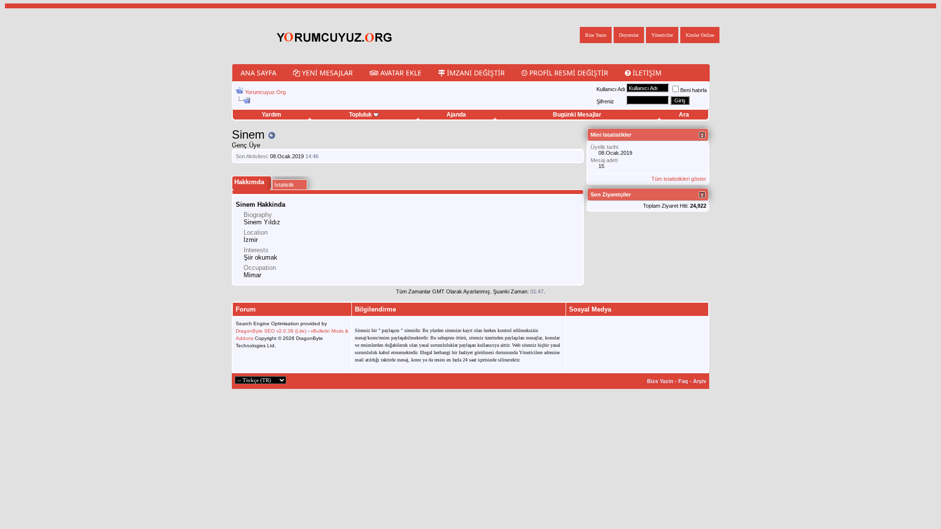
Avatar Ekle (399, 72)
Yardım (271, 114)
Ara (684, 114)
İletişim (646, 72)
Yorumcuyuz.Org (265, 92)
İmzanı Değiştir (475, 72)
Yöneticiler (662, 35)
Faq (683, 381)
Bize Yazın (595, 35)
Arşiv (699, 381)
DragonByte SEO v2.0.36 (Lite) (271, 331)
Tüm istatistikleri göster (678, 179)
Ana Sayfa (258, 72)
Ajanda (456, 114)
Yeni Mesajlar (326, 72)
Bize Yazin (660, 381)
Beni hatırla (693, 90)
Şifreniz (605, 101)
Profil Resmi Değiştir (567, 72)
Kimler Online (700, 35)
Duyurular (629, 35)
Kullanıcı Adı (610, 89)
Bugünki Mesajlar (577, 114)
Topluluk (360, 114)
